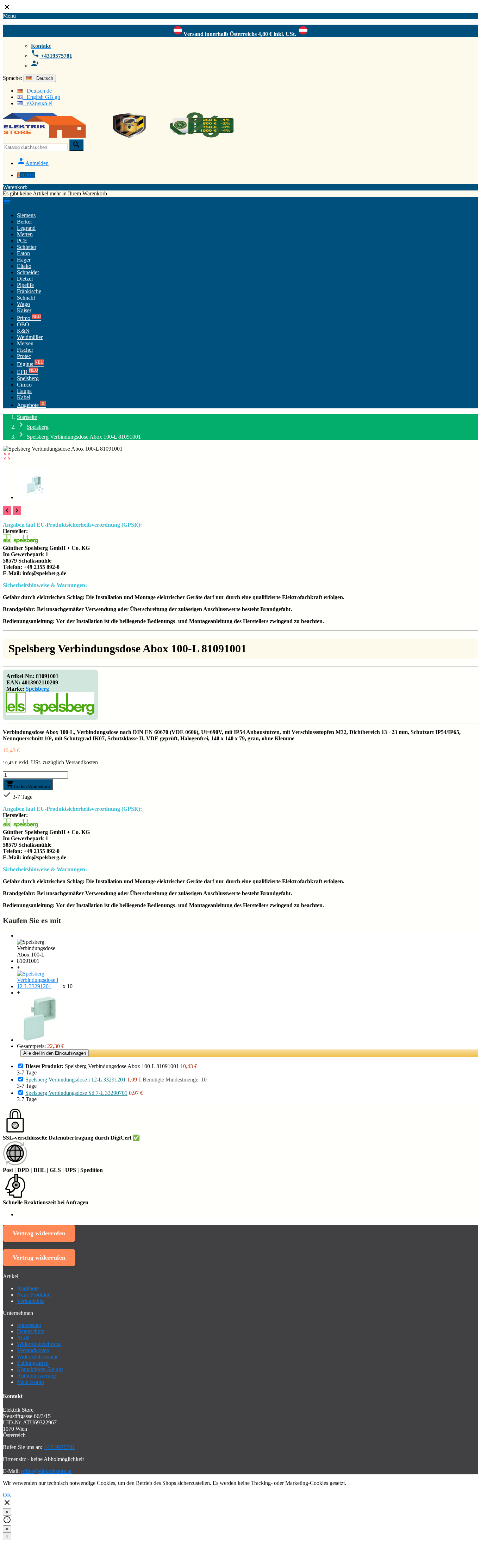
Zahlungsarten (33, 1363)
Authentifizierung (36, 1376)
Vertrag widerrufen (39, 1233)
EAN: (13, 682)
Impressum (29, 1325)
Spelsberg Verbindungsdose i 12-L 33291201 (75, 1080)
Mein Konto (30, 1382)
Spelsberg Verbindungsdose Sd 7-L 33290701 (76, 1093)
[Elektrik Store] (118, 136)
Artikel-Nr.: (20, 676)
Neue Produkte (33, 1295)
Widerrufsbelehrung (39, 1344)
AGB (23, 1338)
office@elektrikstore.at (46, 1471)
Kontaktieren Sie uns (40, 1369)
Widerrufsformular (37, 1357)
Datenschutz (30, 1331)
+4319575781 (59, 1447)
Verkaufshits (30, 1301)
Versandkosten (33, 1350)
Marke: (15, 689)
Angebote (28, 1288)
